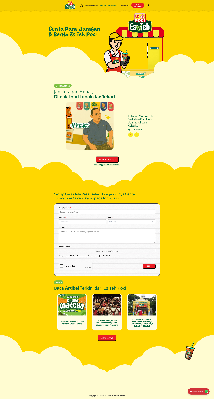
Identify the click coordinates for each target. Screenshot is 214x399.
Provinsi (62, 218)
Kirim (149, 266)
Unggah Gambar (65, 246)
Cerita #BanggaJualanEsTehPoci (123, 386)
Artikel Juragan (81, 394)
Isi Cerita (62, 227)
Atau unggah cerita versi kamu (107, 164)
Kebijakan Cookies (118, 392)
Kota (110, 218)
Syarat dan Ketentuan (119, 389)
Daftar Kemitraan (138, 5)
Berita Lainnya (107, 338)
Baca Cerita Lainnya (107, 159)
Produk (78, 391)
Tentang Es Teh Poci (91, 5)
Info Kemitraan (100, 388)
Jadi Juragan (124, 5)
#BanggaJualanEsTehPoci (108, 5)
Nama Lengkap (65, 208)
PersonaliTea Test (101, 391)
